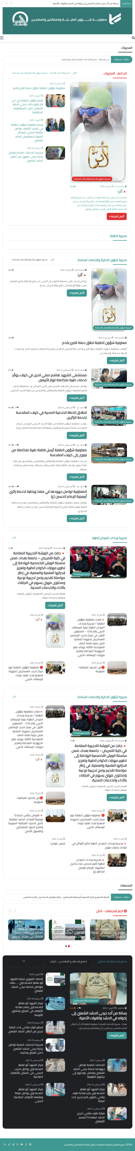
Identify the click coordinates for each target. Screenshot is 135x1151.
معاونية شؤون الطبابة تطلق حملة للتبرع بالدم (39, 88)
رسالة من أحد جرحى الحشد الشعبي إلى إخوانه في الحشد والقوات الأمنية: (99, 1015)
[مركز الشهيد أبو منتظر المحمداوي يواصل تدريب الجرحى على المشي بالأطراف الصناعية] (55, 1065)
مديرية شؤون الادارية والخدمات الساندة (29, 73)
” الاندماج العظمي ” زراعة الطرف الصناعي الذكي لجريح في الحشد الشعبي (76, 59)
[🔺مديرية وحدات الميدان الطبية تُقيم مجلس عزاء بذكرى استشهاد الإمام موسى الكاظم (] (117, 860)
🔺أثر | (122, 191)
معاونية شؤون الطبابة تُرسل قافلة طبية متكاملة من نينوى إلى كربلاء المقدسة (49, 452)
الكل (75, 73)
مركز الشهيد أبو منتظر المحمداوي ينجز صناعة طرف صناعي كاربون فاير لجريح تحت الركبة (88, 1095)
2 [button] (66, 946)
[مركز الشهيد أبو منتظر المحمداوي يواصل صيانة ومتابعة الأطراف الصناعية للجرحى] (55, 1089)
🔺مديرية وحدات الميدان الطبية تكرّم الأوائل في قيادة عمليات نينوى (99, 845)
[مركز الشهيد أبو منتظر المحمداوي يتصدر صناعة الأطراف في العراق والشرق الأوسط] (26, 929)
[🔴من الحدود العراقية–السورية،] (117, 667)
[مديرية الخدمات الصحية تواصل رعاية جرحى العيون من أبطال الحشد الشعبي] (55, 153)
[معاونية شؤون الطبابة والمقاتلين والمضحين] (67, 20)
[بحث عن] (133, 37)
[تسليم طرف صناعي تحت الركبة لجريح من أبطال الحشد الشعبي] (55, 1027)
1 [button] (69, 946)
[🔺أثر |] (55, 630)
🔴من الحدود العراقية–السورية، (91, 669)
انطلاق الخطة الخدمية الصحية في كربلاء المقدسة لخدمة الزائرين (51, 415)
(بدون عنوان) (58, 843)
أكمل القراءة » (116, 216)
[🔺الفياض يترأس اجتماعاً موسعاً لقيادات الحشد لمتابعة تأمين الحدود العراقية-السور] (55, 815)
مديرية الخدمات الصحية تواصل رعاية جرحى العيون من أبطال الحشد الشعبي (25, 156)
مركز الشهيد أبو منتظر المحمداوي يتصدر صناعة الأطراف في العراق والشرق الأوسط (71, 897)
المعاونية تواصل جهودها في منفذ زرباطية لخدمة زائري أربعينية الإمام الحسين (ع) (48, 494)
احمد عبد (80, 407)
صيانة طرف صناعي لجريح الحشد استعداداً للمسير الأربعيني (91, 1117)
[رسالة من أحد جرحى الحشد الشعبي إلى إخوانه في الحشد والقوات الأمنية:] (108, 929)
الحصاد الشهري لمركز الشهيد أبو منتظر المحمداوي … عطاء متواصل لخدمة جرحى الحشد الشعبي (26, 984)
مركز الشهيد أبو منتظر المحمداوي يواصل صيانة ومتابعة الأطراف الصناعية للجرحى (28, 1095)
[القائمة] (2, 37)
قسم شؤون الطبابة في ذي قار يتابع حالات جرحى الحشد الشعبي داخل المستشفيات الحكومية (27, 106)
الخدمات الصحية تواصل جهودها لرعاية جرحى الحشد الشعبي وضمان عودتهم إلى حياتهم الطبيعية (89, 1070)
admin (121, 1008)
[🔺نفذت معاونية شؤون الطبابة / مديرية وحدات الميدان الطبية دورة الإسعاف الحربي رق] (117, 619)
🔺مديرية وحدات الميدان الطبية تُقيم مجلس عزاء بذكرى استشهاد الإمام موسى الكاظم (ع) (87, 865)
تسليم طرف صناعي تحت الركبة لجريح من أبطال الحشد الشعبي (25, 1029)
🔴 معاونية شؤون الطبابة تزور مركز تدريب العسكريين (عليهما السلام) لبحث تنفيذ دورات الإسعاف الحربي (25, 673)
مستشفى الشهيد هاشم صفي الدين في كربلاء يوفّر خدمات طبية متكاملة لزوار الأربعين (49, 377)
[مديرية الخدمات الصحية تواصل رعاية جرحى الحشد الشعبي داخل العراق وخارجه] (55, 1045)
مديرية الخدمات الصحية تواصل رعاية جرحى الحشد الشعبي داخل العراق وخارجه (25, 1048)
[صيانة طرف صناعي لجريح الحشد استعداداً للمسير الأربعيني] (117, 1113)
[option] (108, 929)
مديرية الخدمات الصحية (60, 73)
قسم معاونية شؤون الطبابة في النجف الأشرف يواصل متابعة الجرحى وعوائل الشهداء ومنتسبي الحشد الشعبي (27, 132)
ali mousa (119, 186)
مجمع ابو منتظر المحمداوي (112, 961)
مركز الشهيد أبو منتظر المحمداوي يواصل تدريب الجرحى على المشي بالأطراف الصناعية (26, 1070)
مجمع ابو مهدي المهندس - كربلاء (68, 961)
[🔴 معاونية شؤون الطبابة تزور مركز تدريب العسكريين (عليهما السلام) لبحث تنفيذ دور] (55, 667)
